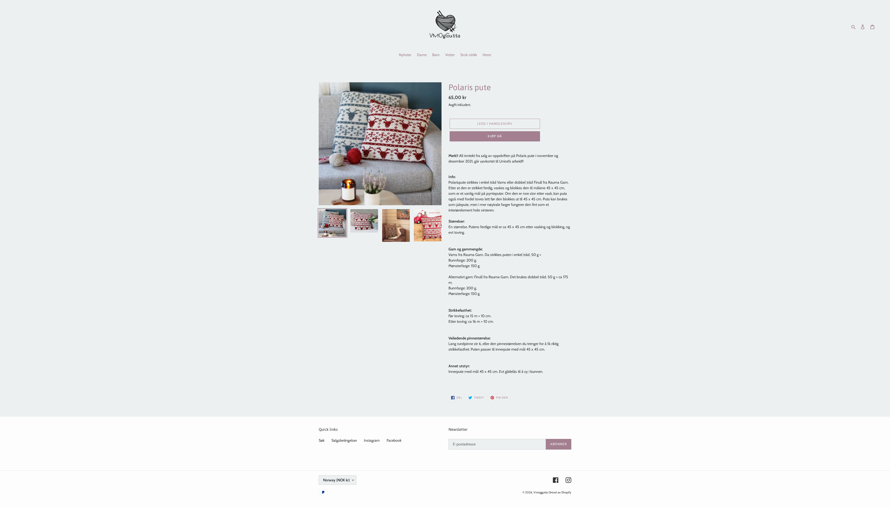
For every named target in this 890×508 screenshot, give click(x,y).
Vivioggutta (541, 492)
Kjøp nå (495, 136)
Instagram (372, 440)
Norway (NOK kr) (336, 480)
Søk (321, 440)
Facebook (394, 440)
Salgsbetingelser (344, 440)
